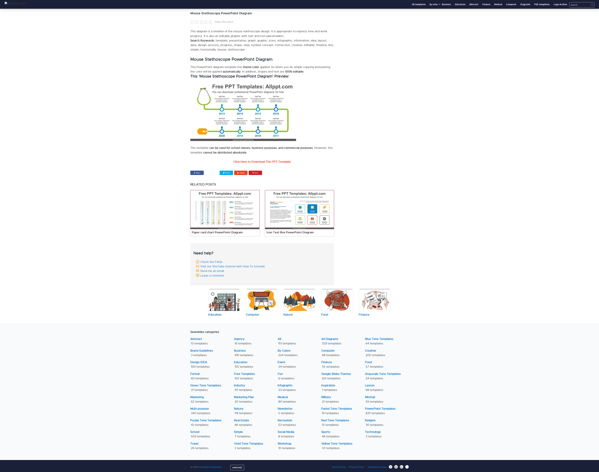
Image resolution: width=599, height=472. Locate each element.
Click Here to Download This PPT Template (262, 161)
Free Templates (244, 376)
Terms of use (338, 466)
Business (243, 353)
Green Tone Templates (205, 388)
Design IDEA (200, 364)
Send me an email (212, 271)
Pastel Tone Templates (336, 411)
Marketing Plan (244, 399)
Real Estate (243, 423)
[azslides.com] (16, 3)
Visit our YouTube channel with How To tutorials (232, 266)
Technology (373, 434)
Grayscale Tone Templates (383, 376)
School (200, 434)
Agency (242, 341)
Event (287, 364)
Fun (286, 376)
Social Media (286, 434)
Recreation (287, 423)
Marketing (199, 399)
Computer (330, 353)
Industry (243, 388)
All (287, 341)
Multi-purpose (200, 411)
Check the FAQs (211, 262)
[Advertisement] (380, 30)
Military (330, 399)
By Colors (288, 353)
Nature (243, 411)
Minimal (374, 399)
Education (243, 364)
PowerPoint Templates (380, 411)
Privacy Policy (356, 466)
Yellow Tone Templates (336, 446)
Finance (330, 364)
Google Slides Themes (336, 376)
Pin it (256, 173)
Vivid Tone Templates (248, 446)
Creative (375, 353)
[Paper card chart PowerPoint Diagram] (224, 209)
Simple (242, 434)
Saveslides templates (210, 466)
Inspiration (329, 388)
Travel (199, 446)
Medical (287, 399)
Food (374, 364)
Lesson (374, 388)
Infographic (287, 388)
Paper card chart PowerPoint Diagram (217, 232)
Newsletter (286, 411)
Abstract (199, 341)
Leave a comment (212, 275)
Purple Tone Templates (206, 423)
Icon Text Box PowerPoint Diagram (290, 232)
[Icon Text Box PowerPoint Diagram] (299, 209)
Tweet (227, 173)
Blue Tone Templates (379, 341)
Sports (330, 434)
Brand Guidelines (201, 353)
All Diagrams (331, 341)
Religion (374, 423)
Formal (199, 376)
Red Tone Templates (335, 423)
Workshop (286, 446)
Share (198, 173)
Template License (377, 466)
